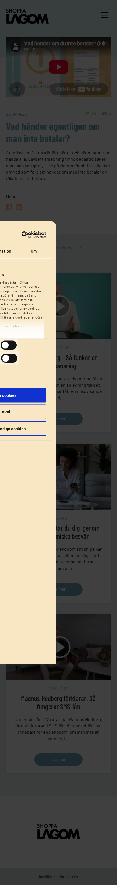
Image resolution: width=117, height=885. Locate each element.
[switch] (9, 345)
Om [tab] (34, 250)
